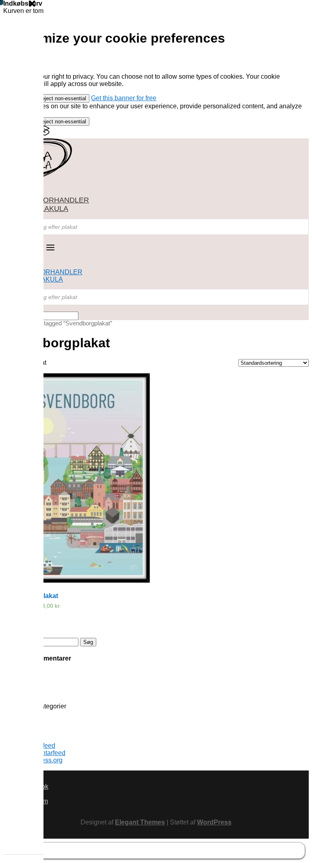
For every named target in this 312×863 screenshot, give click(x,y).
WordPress (214, 822)
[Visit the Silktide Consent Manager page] (45, 133)
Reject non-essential (62, 98)
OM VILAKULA (44, 208)
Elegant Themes (140, 822)
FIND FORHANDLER (54, 200)
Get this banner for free (123, 98)
